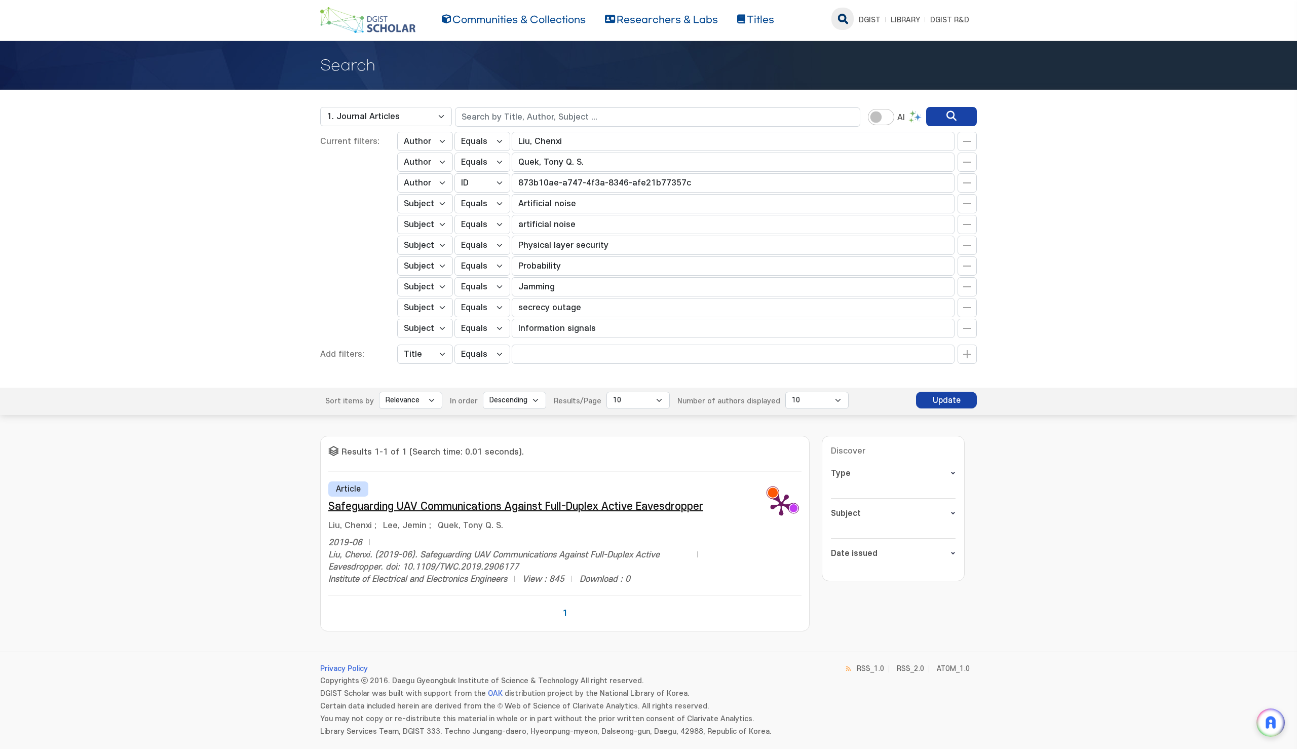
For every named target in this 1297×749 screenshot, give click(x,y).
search (842, 19)
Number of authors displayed (728, 401)
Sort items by (349, 401)
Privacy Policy (344, 668)
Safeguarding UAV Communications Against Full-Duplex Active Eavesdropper (515, 506)
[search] (951, 116)
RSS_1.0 (870, 668)
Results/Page (577, 401)
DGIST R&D (949, 20)
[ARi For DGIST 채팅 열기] (1270, 722)
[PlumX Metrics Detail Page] (781, 504)
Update (947, 400)
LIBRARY (905, 20)
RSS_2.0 (910, 668)
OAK (495, 693)
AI (901, 117)
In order (464, 401)
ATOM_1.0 (953, 668)
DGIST (870, 20)
